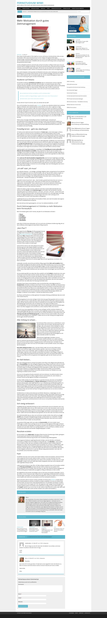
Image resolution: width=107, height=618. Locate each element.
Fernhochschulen (56, 8)
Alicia (20, 54)
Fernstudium (25, 8)
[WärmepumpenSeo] (69, 142)
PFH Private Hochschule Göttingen (75, 99)
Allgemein (44, 527)
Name (19, 594)
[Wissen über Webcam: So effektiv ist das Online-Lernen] (70, 49)
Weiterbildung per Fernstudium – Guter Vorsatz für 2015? (34, 530)
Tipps (48, 8)
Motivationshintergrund (26, 234)
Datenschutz (87, 613)
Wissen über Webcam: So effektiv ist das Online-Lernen (82, 49)
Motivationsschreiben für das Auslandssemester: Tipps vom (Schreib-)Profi (83, 56)
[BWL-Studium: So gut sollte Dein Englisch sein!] (70, 42)
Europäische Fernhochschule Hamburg (76, 87)
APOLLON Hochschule (72, 84)
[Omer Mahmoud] (69, 130)
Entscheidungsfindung (43, 509)
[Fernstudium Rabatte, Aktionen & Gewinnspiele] (70, 64)
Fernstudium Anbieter (78, 8)
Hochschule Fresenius (72, 93)
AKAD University (70, 81)
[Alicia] (69, 124)
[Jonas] (69, 136)
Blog (19, 8)
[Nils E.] (69, 119)
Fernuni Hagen (35, 8)
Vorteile (39, 105)
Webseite (20, 601)
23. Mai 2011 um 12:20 (37, 543)
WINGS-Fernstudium (71, 107)
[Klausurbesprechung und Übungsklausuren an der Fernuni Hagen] (22, 525)
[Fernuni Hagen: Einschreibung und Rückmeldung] (70, 71)
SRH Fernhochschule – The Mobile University (77, 101)
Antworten (45, 543)
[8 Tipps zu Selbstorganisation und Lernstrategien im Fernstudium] (47, 525)
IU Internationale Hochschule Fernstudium (77, 96)
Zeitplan (53, 479)
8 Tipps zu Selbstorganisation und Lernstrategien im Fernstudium (47, 530)
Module (43, 8)
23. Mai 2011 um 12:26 (33, 558)
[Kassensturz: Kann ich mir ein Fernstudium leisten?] (59, 525)
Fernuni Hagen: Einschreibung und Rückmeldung (83, 70)
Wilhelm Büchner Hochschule (74, 104)
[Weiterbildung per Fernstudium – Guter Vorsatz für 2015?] (34, 525)
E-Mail (19, 598)
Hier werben (71, 613)
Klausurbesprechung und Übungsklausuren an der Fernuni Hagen (22, 530)
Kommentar (21, 584)
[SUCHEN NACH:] (83, 11)
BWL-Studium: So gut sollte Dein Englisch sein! (82, 42)
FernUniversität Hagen (72, 90)
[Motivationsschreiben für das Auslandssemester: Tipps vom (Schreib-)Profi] (70, 56)
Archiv (76, 613)
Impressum (81, 613)
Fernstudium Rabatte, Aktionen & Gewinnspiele (81, 63)
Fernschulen (66, 8)
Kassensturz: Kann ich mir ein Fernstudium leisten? (59, 530)
